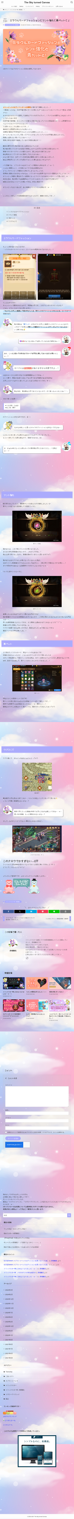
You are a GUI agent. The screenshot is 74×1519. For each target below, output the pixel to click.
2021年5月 (9, 1358)
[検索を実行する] (69, 1215)
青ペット (12, 218)
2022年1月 (9, 1335)
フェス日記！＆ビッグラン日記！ (15, 1229)
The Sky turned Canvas (37, 2)
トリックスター (11, 1385)
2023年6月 (9, 1317)
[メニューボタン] (2, 2)
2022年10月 (9, 1326)
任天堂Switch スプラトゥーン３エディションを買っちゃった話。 (26, 1261)
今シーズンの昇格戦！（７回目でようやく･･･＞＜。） (23, 1242)
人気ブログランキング (9, 1416)
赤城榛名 (13, 951)
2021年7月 (9, 1349)
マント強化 (13, 215)
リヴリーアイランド (13, 1394)
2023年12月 (9, 1299)
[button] (8, 911)
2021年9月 (9, 1340)
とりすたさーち (7, 1425)
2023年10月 (9, 1308)
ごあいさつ (9, 1376)
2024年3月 (9, 1290)
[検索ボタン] (71, 2)
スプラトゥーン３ (12, 1381)
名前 (7, 1110)
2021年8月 (9, 1344)
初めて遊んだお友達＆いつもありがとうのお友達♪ (21, 1247)
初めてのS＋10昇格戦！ (12, 1233)
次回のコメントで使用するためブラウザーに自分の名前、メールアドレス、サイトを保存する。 (36, 1132)
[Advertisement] (37, 86)
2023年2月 (9, 1322)
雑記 (7, 1399)
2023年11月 (9, 1303)
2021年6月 (9, 1353)
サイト (7, 1125)
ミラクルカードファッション (19, 211)
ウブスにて (13, 221)
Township (9, 1372)
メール (8, 1118)
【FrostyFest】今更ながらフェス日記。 (17, 1238)
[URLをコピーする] (65, 911)
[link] (27, 958)
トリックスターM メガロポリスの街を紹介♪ (19, 1272)
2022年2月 (9, 1331)
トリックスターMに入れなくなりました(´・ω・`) (20, 1268)
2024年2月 (9, 1294)
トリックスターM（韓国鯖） (12, 25)
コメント (8, 1085)
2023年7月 (9, 1312)
